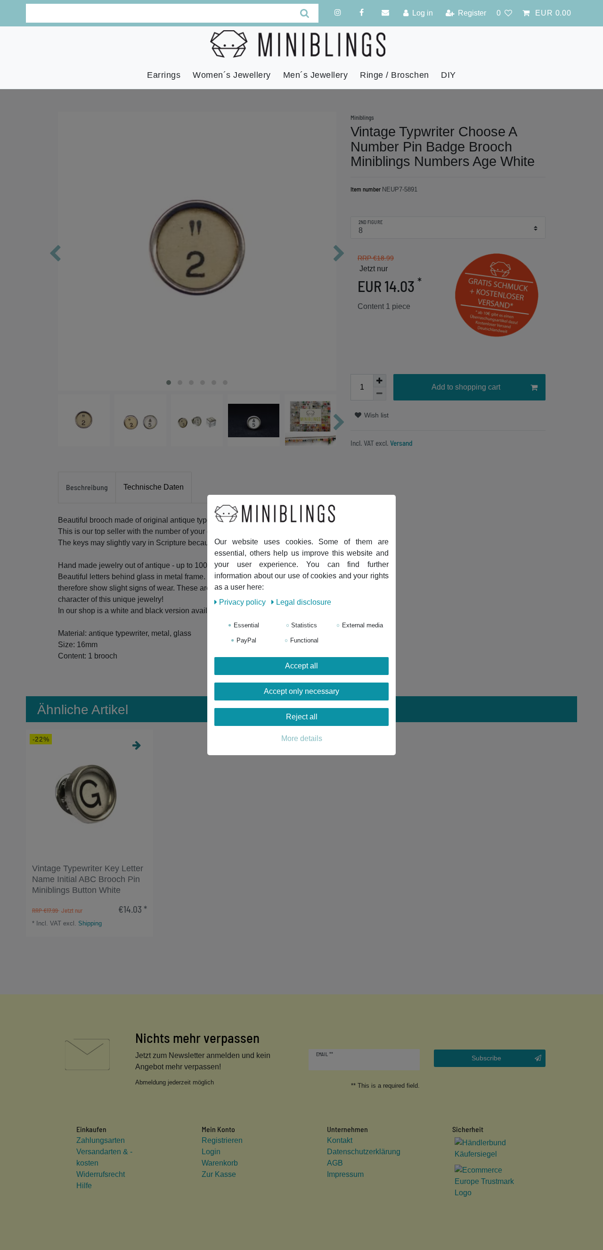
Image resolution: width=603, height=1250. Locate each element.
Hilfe (84, 1186)
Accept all (301, 666)
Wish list (375, 415)
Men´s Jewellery (315, 75)
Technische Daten (153, 487)
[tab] (87, 488)
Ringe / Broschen (394, 75)
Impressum (345, 1174)
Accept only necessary (301, 691)
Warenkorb (220, 1163)
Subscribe (486, 1058)
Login (211, 1152)
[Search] (304, 13)
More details (301, 738)
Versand (401, 443)
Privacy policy (243, 602)
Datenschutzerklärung (363, 1152)
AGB (335, 1163)
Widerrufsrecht (100, 1174)
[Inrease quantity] (379, 380)
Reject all (302, 717)
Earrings (163, 75)
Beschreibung (87, 487)
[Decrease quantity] (379, 393)
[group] (89, 793)
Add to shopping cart (466, 387)
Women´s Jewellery (232, 75)
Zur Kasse (219, 1174)
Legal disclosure (303, 602)
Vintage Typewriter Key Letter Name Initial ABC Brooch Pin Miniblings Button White (87, 879)
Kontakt (339, 1140)
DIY (448, 75)
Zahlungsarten (100, 1140)
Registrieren (222, 1140)
